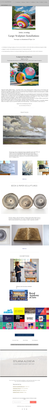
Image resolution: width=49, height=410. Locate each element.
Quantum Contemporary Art (19, 386)
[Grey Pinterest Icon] (24, 409)
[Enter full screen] (45, 375)
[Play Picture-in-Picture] (44, 375)
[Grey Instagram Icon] (26, 409)
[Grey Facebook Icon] (22, 409)
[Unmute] (3, 375)
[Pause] (1, 375)
